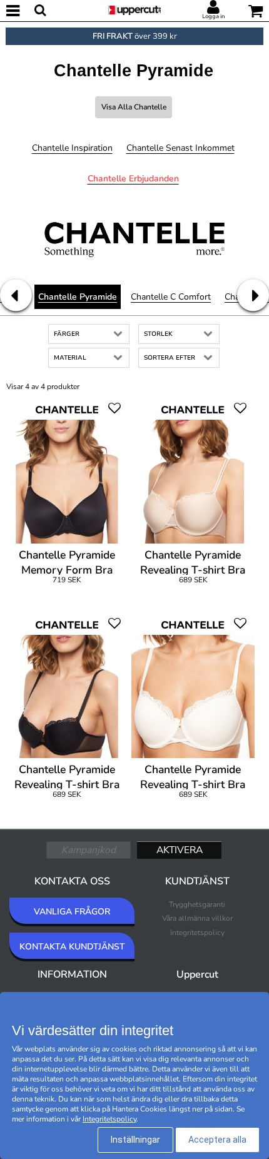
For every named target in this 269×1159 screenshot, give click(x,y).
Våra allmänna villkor (197, 918)
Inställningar (135, 1140)
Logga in (213, 16)
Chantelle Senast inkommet (180, 148)
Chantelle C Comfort (171, 297)
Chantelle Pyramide (77, 297)
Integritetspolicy (197, 933)
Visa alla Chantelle (133, 107)
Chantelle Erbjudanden (133, 179)
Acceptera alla (217, 1140)
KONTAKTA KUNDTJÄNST (72, 947)
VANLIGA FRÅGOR (72, 912)
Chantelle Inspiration (72, 148)
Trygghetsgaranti (197, 904)
